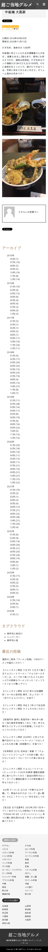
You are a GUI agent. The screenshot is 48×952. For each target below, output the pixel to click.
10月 (12, 272)
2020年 (10, 441)
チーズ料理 (7, 873)
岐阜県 (28, 913)
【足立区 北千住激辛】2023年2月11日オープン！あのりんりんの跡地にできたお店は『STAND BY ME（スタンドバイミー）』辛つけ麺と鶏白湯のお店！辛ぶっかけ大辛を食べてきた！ (23, 814)
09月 (12, 269)
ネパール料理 (31, 880)
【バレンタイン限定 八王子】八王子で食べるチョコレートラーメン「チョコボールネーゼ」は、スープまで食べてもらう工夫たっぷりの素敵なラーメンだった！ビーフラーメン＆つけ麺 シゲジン (23, 677)
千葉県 (5, 916)
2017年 (10, 317)
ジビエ (5, 849)
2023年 (10, 572)
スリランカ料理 (32, 856)
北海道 (5, 906)
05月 (12, 258)
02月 (12, 290)
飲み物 (28, 894)
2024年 (10, 596)
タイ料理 (6, 866)
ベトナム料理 (31, 870)
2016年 (10, 283)
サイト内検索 (37, 4)
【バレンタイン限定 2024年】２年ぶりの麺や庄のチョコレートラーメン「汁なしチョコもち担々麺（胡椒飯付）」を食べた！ (23, 740)
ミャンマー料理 (9, 876)
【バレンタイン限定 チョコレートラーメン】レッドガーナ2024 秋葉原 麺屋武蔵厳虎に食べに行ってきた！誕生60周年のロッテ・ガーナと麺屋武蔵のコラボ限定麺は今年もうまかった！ (23, 775)
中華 (4, 883)
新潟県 (28, 909)
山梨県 (28, 906)
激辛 (27, 863)
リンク (39, 940)
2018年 (10, 352)
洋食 (27, 883)
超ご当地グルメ (17, 4)
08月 (12, 265)
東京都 (5, 920)
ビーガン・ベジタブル (12, 870)
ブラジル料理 (8, 880)
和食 (27, 859)
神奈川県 (6, 923)
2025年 (10, 611)
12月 (12, 279)
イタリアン (7, 859)
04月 (12, 296)
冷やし (28, 873)
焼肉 (4, 887)
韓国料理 (6, 894)
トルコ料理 (7, 856)
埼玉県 (5, 913)
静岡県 (28, 916)
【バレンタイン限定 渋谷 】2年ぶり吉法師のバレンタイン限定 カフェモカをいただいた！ (23, 709)
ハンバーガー (13, 637)
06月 (12, 303)
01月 (12, 286)
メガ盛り (29, 887)
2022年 (10, 531)
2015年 (10, 255)
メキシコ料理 (8, 852)
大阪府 (28, 920)
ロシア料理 (30, 849)
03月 (12, 293)
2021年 (10, 486)
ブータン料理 (31, 852)
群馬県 (5, 909)
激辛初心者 (12, 640)
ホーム (25, 943)
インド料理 (7, 863)
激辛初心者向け (15, 633)
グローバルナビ (44, 4)
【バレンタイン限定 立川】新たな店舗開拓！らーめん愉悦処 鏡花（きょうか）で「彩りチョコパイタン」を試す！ (22, 694)
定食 (27, 866)
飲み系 (5, 890)
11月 (12, 275)
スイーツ (29, 890)
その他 (28, 845)
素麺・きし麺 (31, 876)
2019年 (10, 396)
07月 (12, 262)
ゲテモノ (6, 845)
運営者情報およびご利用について (20, 940)
